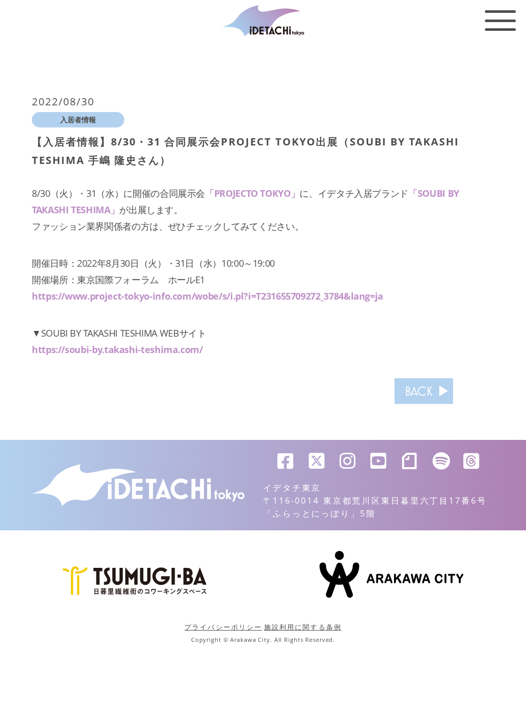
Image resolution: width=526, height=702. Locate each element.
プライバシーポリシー (223, 627)
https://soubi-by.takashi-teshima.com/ (117, 349)
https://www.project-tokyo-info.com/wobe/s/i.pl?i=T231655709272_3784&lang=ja (207, 296)
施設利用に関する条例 (303, 627)
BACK (419, 391)
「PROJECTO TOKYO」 (252, 193)
